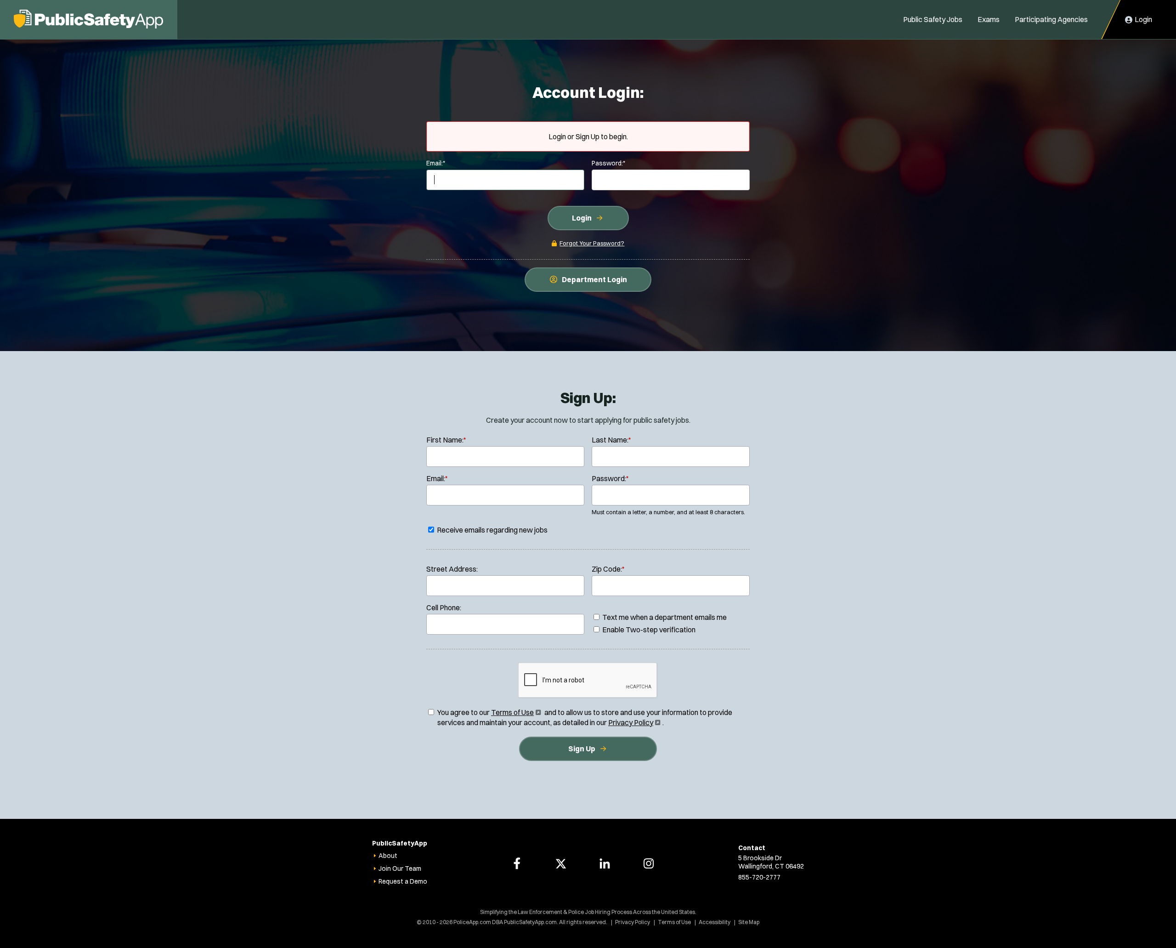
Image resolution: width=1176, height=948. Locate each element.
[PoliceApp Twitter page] (560, 863)
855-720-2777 (759, 877)
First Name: (446, 439)
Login (582, 217)
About (388, 855)
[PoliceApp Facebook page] (516, 863)
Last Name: (611, 439)
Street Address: (452, 568)
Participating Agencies (1051, 19)
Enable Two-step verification (648, 629)
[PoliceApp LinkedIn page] (604, 863)
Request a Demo (403, 881)
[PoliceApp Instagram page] (648, 863)
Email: (435, 163)
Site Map (748, 922)
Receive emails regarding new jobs (491, 529)
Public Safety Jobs (932, 19)
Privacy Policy (633, 722)
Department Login (594, 279)
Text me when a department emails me (664, 617)
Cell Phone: (443, 607)
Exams (989, 19)
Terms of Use (515, 712)
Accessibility (714, 922)
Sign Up (581, 748)
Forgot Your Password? (592, 243)
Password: (608, 163)
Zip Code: (608, 568)
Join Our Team (400, 868)
